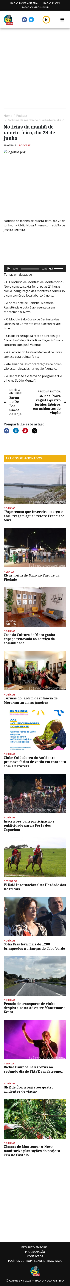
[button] (46, 19)
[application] (35, 268)
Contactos (35, 1256)
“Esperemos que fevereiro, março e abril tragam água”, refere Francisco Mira (34, 516)
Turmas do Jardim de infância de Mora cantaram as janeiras (31, 700)
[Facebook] (24, 19)
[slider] (59, 268)
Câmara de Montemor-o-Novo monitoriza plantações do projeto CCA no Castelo (32, 1151)
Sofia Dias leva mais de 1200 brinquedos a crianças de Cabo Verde (34, 946)
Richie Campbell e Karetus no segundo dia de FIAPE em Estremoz (33, 1069)
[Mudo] (51, 268)
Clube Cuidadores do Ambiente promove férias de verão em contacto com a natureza (35, 762)
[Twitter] (31, 19)
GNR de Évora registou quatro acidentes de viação (29, 1089)
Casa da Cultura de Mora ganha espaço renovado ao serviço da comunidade (29, 639)
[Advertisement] (35, 69)
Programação (35, 1252)
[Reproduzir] (8, 268)
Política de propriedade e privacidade (35, 1260)
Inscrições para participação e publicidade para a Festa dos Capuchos (29, 825)
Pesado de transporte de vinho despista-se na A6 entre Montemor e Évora (35, 1008)
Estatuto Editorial (35, 1247)
